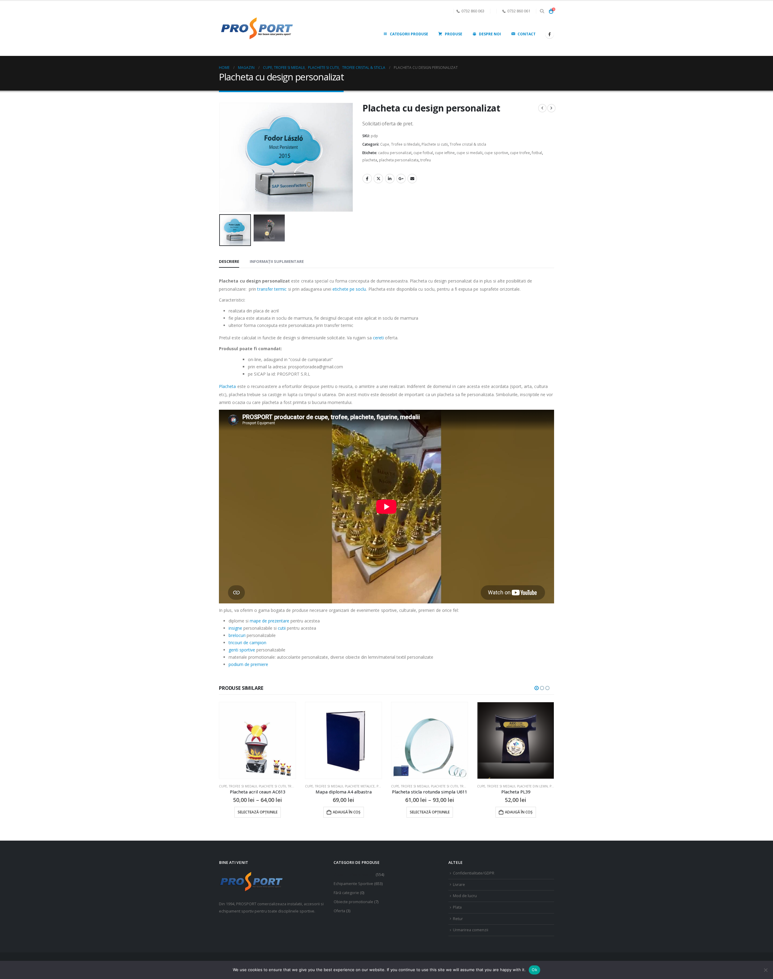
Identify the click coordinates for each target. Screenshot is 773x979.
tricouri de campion (247, 642)
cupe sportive (496, 152)
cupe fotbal (423, 152)
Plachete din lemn (446, 786)
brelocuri (237, 635)
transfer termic (271, 289)
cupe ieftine (445, 152)
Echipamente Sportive (353, 883)
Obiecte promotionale (353, 901)
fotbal (537, 152)
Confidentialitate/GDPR (473, 873)
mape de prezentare (269, 621)
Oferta (339, 910)
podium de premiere (248, 664)
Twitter (378, 178)
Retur (458, 918)
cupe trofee (520, 152)
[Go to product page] (257, 740)
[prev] (542, 108)
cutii (282, 628)
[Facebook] (549, 34)
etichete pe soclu (349, 289)
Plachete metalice (274, 786)
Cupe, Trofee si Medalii (400, 144)
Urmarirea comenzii (470, 929)
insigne (235, 628)
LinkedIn (390, 178)
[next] (551, 108)
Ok (534, 969)
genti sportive (242, 650)
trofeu (425, 160)
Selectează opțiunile (344, 812)
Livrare (459, 884)
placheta (369, 160)
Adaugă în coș (260, 812)
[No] (765, 970)
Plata (457, 907)
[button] (541, 11)
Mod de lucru (465, 895)
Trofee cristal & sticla (468, 144)
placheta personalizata (399, 160)
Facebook (367, 178)
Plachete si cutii (435, 144)
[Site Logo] (256, 28)
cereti (379, 338)
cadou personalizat (395, 152)
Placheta (227, 386)
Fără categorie (346, 892)
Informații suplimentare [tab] (277, 261)
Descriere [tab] (229, 261)
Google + (401, 178)
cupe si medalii (470, 152)
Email (412, 178)
